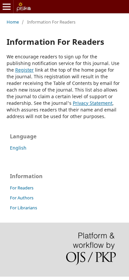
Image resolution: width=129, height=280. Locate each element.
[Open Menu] (6, 6)
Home (13, 22)
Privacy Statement (92, 103)
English (18, 148)
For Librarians (23, 208)
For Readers (21, 188)
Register (24, 70)
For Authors (21, 198)
